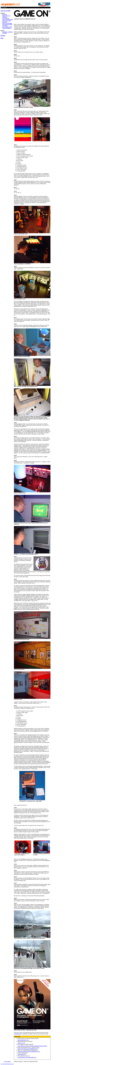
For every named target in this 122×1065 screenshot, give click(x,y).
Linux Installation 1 (6, 28)
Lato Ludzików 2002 (7, 27)
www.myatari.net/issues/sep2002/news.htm (28, 1048)
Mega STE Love (6, 15)
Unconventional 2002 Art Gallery (7, 25)
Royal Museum (17, 1033)
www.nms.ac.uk (21, 1043)
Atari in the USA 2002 (7, 19)
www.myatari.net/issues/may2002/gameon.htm (29, 1051)
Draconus (4, 22)
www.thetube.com (22, 1054)
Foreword (4, 14)
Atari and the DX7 (6, 20)
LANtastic (4, 17)
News (2, 38)
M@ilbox (3, 35)
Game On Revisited (7, 23)
